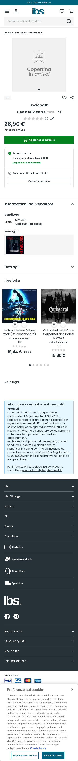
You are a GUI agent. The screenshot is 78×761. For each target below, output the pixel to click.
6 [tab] (48, 365)
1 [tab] (39, 89)
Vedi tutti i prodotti (28, 224)
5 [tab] (44, 365)
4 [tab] (41, 365)
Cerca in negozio (39, 181)
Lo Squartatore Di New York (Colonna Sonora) (19, 332)
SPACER (20, 129)
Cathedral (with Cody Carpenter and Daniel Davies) (58, 334)
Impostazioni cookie (24, 755)
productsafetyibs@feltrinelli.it (42, 470)
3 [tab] (37, 365)
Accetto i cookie (53, 755)
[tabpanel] (39, 65)
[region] (39, 722)
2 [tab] (33, 365)
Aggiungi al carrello (41, 140)
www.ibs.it (21, 434)
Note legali (12, 382)
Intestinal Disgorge (32, 112)
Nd (59, 112)
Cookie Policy (38, 748)
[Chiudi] (72, 689)
